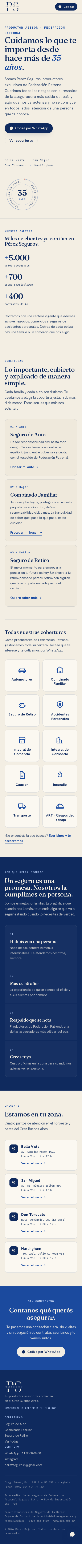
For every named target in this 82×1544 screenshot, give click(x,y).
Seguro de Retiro (16, 1435)
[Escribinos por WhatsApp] (72, 1534)
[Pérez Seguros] (12, 6)
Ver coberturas (21, 140)
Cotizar (68, 7)
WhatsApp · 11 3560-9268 (23, 1453)
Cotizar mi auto (22, 467)
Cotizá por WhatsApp (31, 128)
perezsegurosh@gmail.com (23, 1465)
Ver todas (11, 1441)
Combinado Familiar (18, 1430)
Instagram (11, 1459)
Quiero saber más (23, 597)
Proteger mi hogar (24, 532)
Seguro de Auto (15, 1424)
